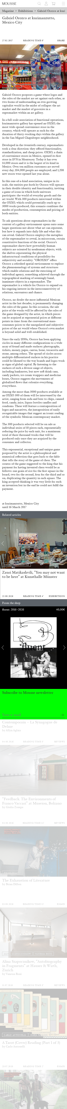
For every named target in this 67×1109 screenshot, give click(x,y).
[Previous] (2, 543)
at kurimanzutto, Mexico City (20, 503)
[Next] (64, 543)
